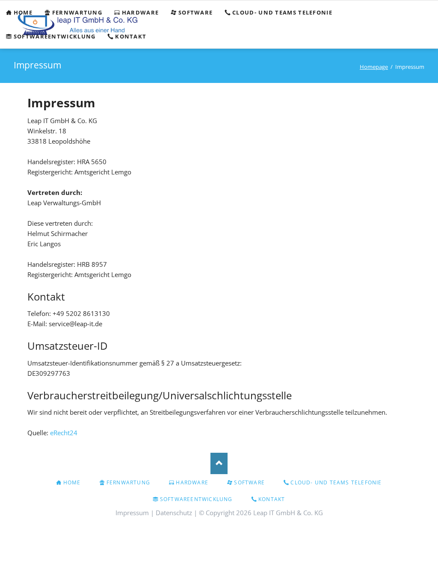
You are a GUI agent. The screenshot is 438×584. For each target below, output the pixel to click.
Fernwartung (128, 482)
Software (249, 482)
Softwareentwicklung (196, 499)
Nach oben (219, 463)
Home (72, 482)
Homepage (374, 67)
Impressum (132, 512)
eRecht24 (63, 432)
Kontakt (271, 499)
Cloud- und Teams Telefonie (336, 482)
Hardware (192, 482)
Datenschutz (174, 512)
